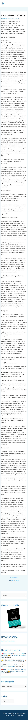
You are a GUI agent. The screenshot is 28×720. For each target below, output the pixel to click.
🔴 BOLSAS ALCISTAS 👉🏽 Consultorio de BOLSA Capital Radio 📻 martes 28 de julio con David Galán (13, 671)
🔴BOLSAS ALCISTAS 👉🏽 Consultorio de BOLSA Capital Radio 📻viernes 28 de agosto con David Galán (13, 655)
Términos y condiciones (16, 715)
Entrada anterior (14, 577)
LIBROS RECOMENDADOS (7, 641)
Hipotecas (4, 18)
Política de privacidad (13, 713)
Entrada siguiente (14, 580)
